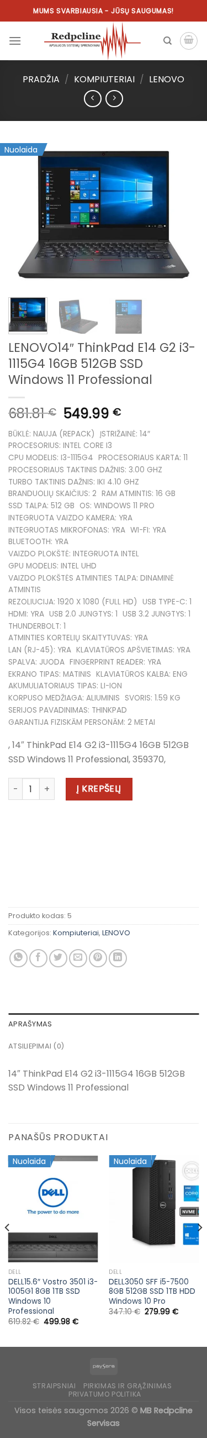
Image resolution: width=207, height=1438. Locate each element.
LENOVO (166, 79)
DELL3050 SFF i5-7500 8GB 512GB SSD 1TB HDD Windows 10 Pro (152, 1292)
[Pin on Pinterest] (98, 958)
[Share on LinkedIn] (118, 958)
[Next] (181, 215)
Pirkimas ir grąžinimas (127, 1385)
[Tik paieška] (167, 40)
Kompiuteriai (104, 79)
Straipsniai (54, 1385)
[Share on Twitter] (58, 958)
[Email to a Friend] (78, 958)
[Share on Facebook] (38, 958)
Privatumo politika (104, 1394)
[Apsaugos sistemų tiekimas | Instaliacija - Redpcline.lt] (92, 41)
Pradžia (41, 79)
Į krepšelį (99, 788)
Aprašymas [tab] (30, 1024)
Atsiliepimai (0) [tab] (36, 1046)
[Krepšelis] (189, 41)
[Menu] (15, 40)
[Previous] (26, 215)
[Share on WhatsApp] (18, 958)
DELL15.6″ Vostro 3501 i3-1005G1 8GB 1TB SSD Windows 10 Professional (53, 1296)
